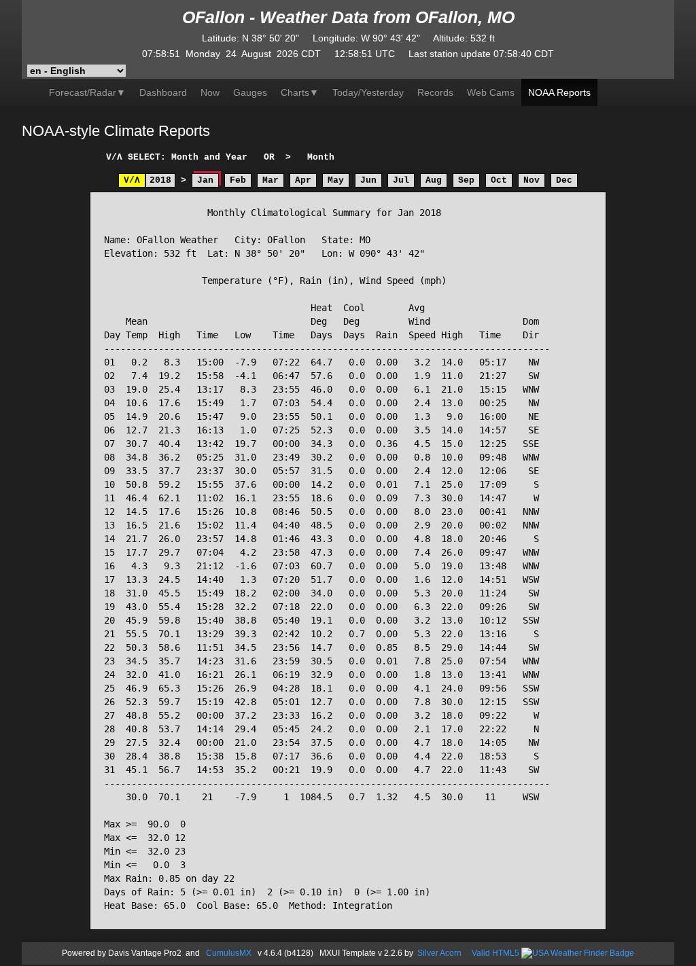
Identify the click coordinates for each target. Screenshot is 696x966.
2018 (160, 180)
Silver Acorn (439, 953)
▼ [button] (300, 92)
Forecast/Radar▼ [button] (87, 92)
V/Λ (132, 180)
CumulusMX (228, 953)
